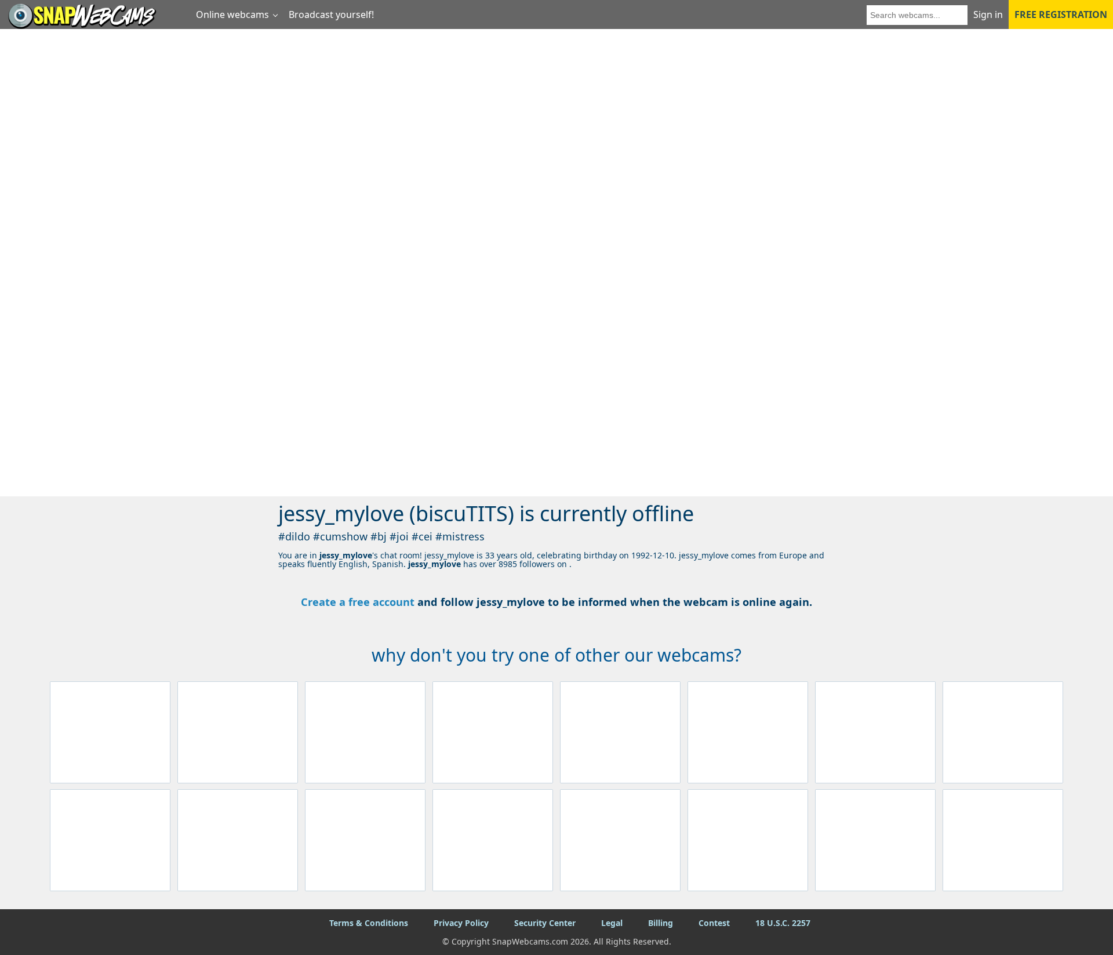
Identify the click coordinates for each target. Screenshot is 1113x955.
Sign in (988, 14)
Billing (660, 922)
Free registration (1060, 14)
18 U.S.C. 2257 (782, 922)
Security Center (545, 922)
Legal (612, 922)
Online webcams (232, 14)
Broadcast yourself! (331, 14)
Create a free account (357, 602)
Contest (714, 922)
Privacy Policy (461, 922)
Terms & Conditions (368, 922)
